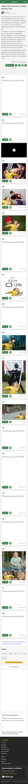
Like (5, 658)
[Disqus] (14, 691)
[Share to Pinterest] (22, 65)
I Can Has (3, 742)
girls (16, 653)
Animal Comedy (5, 749)
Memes (11, 653)
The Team (3, 759)
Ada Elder (7, 12)
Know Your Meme (23, 114)
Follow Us (13, 642)
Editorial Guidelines (6, 763)
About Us (3, 761)
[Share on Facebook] (16, 65)
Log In (25, 1)
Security (20, 781)
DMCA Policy (24, 781)
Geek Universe (4, 751)
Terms (13, 781)
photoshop (4, 653)
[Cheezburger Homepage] (14, 777)
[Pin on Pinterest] (10, 114)
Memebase (14, 1)
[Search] (4, 2)
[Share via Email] (25, 65)
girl (19, 653)
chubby (24, 653)
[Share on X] (19, 65)
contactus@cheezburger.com (9, 773)
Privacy (16, 781)
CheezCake (4, 753)
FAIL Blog (3, 744)
